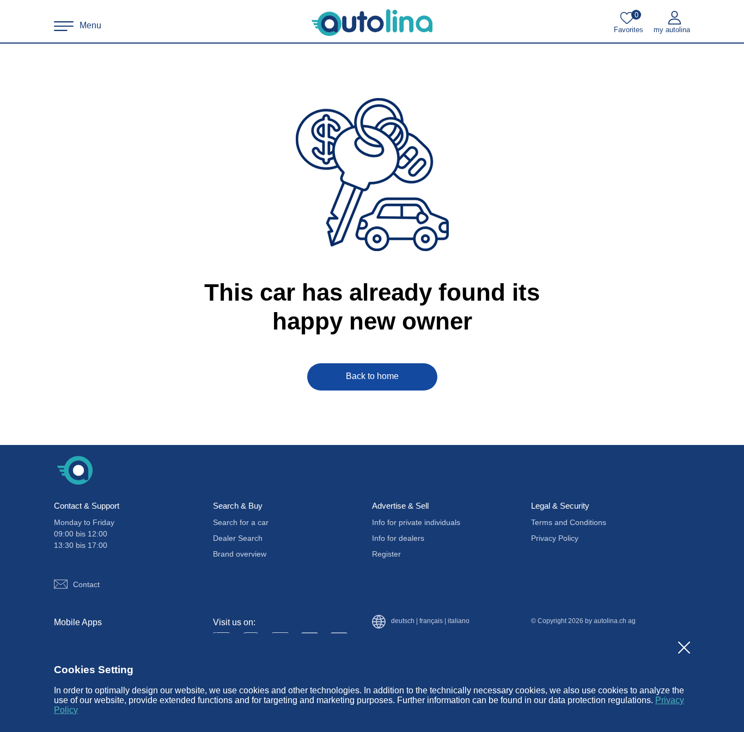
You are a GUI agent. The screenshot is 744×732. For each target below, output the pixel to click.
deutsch (402, 621)
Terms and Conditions (568, 522)
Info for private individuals (416, 522)
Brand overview (239, 554)
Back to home (372, 376)
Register (386, 554)
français (431, 621)
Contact (86, 584)
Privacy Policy (554, 538)
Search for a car (241, 522)
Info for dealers (398, 538)
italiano (458, 621)
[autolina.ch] (372, 23)
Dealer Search (238, 538)
